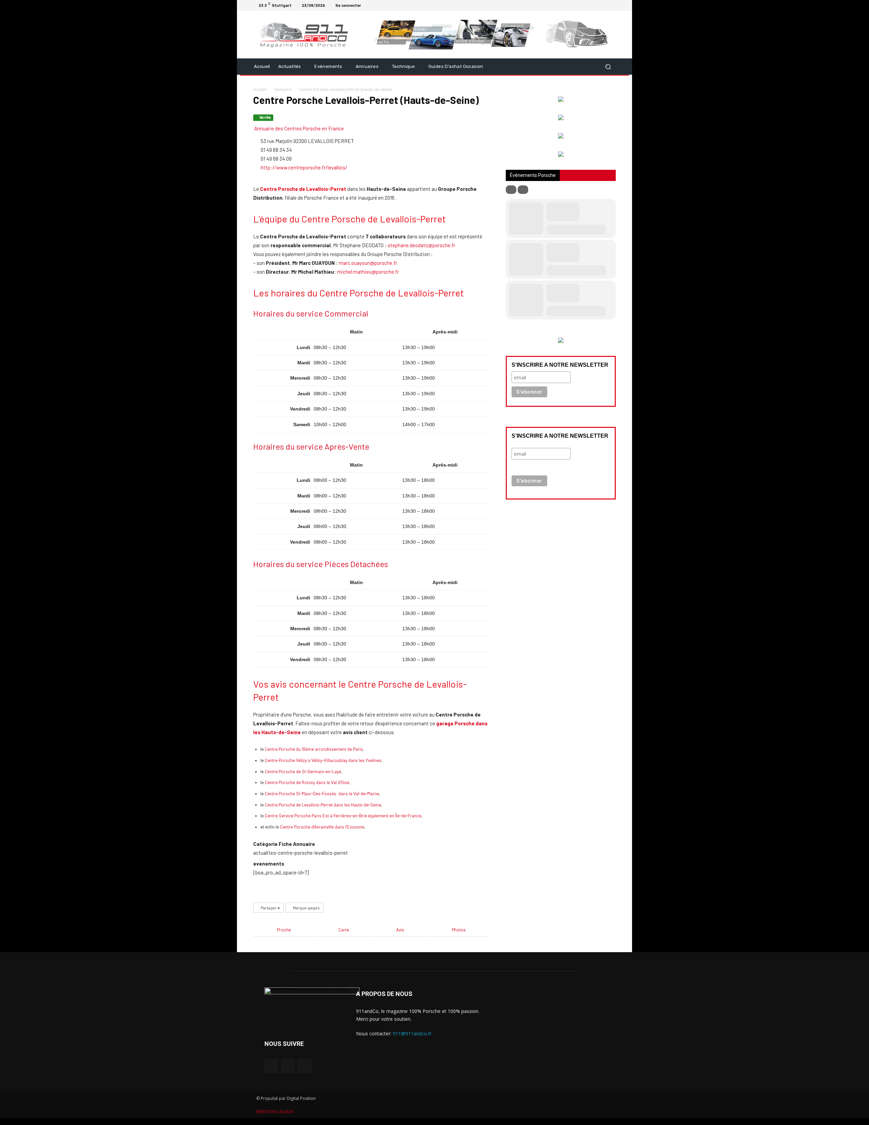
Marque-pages (306, 907)
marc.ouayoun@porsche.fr (368, 263)
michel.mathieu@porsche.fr (368, 272)
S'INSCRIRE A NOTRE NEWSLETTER (560, 365)
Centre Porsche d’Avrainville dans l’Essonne (322, 827)
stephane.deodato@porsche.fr (421, 245)
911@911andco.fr (412, 1033)
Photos (459, 929)
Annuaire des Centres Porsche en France (298, 128)
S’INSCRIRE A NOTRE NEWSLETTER (560, 436)
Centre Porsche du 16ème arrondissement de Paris (314, 749)
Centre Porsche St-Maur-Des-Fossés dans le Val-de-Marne (322, 793)
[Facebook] (595, 5)
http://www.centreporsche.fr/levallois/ (304, 167)
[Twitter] (612, 5)
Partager (268, 907)
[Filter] (511, 189)
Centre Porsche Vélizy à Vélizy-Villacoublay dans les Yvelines (323, 760)
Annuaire (283, 89)
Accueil (260, 89)
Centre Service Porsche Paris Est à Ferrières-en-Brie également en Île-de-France (343, 815)
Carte (343, 929)
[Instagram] (603, 5)
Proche (284, 929)
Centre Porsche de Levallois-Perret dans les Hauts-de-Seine (323, 805)
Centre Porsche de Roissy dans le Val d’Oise (307, 782)
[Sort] (523, 189)
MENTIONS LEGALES (275, 1111)
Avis (400, 929)
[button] (608, 66)
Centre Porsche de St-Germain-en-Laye (302, 771)
